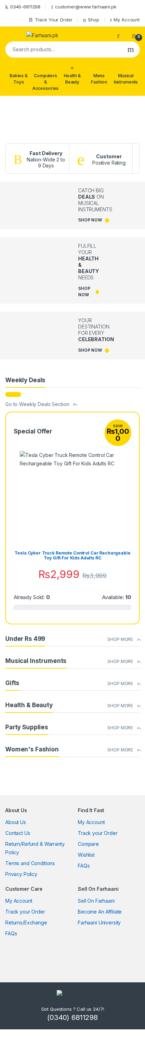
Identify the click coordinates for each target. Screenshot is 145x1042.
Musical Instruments (126, 79)
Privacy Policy (21, 874)
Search (131, 49)
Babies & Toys (19, 79)
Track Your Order (53, 19)
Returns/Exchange (26, 922)
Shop (93, 19)
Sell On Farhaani (96, 901)
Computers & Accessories (45, 82)
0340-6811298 (25, 6)
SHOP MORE (120, 639)
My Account (127, 19)
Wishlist (86, 855)
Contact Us (17, 833)
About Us (15, 822)
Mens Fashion (99, 79)
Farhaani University (99, 922)
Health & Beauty (72, 79)
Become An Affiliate (100, 912)
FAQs (83, 866)
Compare (88, 844)
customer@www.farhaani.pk (85, 6)
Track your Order (98, 833)
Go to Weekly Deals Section (37, 404)
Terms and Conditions (30, 863)
